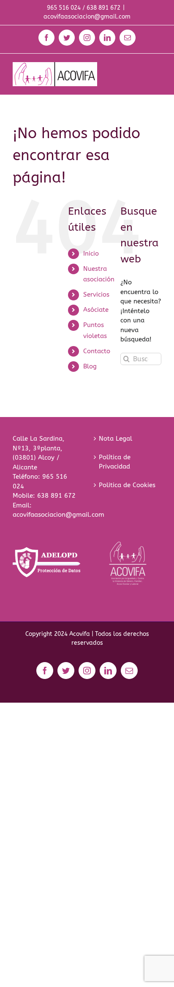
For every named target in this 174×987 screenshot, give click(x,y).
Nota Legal (115, 438)
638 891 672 (56, 495)
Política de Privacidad (114, 462)
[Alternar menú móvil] (156, 66)
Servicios (96, 294)
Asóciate (96, 310)
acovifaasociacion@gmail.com (87, 16)
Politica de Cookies (127, 485)
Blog (90, 366)
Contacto (96, 351)
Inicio (91, 253)
